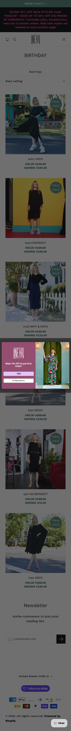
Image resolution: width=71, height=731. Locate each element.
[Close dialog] (67, 344)
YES (19, 374)
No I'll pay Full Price (18, 380)
